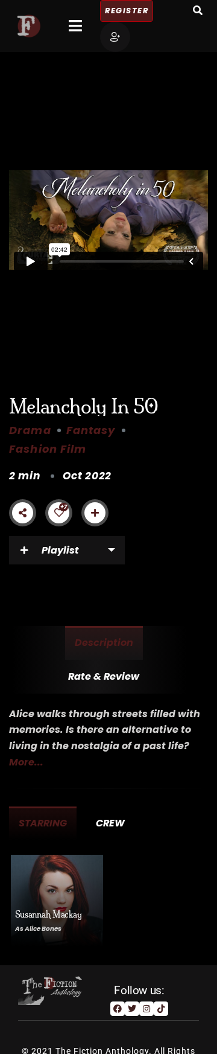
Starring (43, 823)
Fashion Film (48, 448)
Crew (110, 823)
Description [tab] (104, 643)
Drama (30, 430)
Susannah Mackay (48, 914)
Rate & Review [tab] (103, 676)
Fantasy (91, 430)
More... (26, 762)
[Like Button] (59, 512)
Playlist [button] (60, 550)
